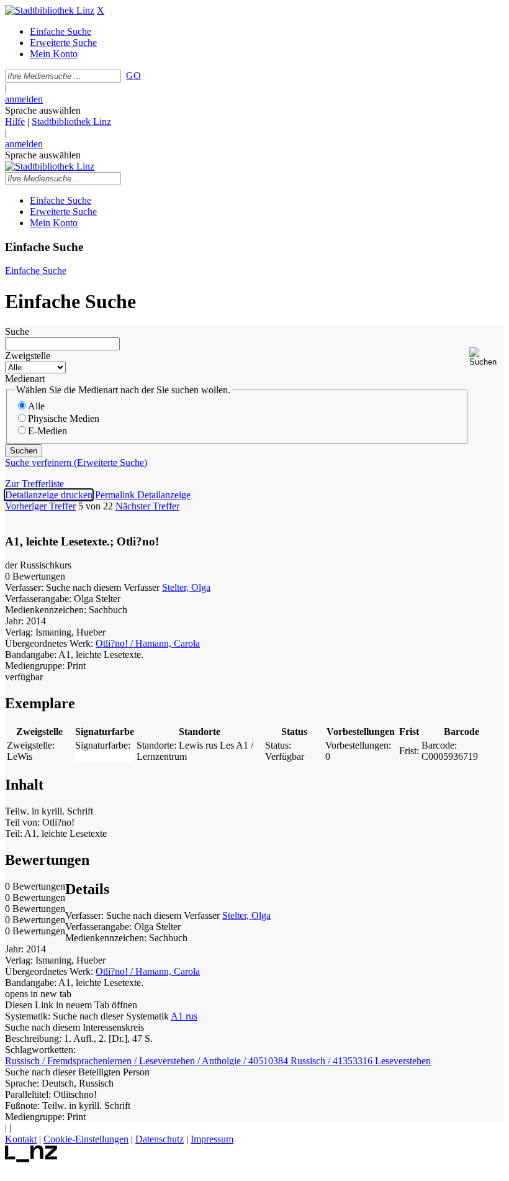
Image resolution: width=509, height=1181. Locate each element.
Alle (36, 406)
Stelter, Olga (186, 587)
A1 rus (184, 1016)
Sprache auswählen (43, 110)
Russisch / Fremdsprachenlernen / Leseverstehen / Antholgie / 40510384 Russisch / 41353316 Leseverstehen (218, 1061)
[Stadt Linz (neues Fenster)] (31, 1159)
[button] (486, 357)
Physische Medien (63, 418)
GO (133, 75)
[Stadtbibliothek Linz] (49, 10)
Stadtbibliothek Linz (71, 121)
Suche (17, 331)
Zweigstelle (27, 355)
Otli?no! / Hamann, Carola (148, 643)
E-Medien (47, 431)
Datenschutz (159, 1139)
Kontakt (21, 1139)
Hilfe (15, 121)
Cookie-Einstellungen (85, 1139)
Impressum (212, 1139)
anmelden (24, 99)
